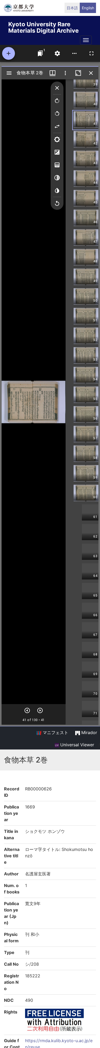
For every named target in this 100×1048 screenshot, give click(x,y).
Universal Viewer (76, 744)
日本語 (72, 8)
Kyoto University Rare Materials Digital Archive (43, 26)
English (88, 8)
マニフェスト (54, 732)
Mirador (88, 732)
